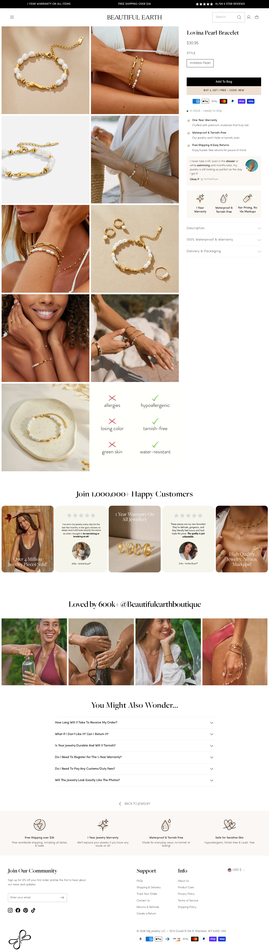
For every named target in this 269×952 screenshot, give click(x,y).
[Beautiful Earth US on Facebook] (18, 910)
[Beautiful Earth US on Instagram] (10, 910)
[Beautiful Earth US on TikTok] (33, 910)
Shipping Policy (187, 907)
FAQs (140, 881)
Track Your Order (147, 894)
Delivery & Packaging (204, 251)
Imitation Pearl (200, 63)
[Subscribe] (62, 897)
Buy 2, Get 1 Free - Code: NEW (224, 90)
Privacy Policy (186, 894)
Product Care (186, 887)
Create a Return (146, 913)
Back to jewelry (137, 803)
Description (196, 228)
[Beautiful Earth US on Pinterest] (25, 910)
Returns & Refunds (148, 907)
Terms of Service (188, 900)
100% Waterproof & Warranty (210, 239)
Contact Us (143, 900)
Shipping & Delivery (149, 887)
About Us (183, 881)
